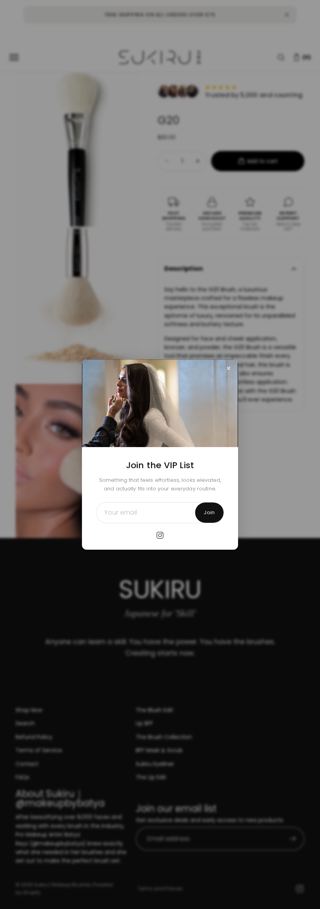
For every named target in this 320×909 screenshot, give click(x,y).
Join (209, 512)
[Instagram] (160, 535)
